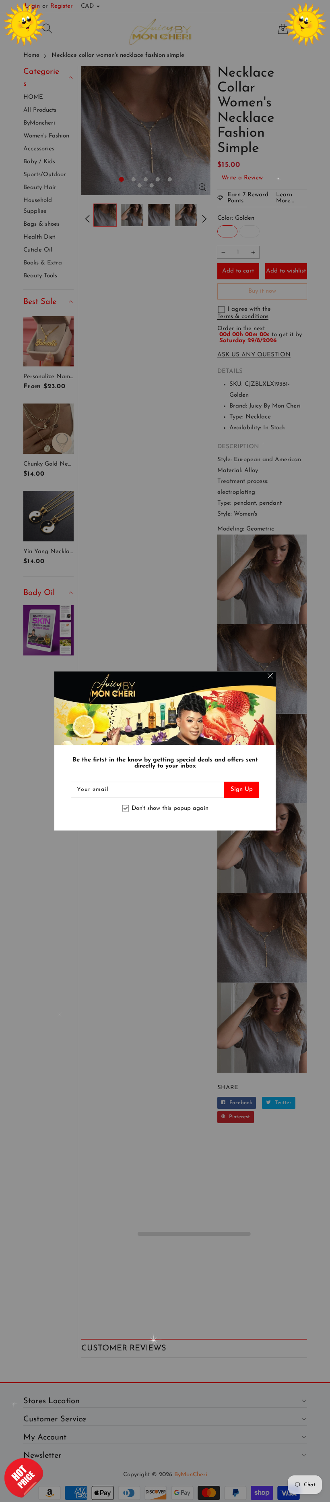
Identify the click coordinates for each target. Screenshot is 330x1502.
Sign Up (242, 790)
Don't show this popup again (170, 808)
